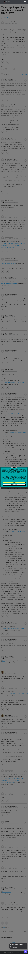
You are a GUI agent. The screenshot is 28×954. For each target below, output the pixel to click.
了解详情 (18, 472)
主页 (7, 1)
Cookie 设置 (14, 484)
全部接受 (14, 482)
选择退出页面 (17, 478)
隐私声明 (18, 476)
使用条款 (22, 476)
